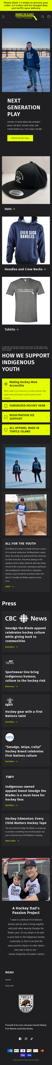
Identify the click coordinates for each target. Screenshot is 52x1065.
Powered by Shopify (34, 1060)
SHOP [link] (7, 586)
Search (8, 980)
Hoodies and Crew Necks (23, 269)
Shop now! (9, 986)
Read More (9, 647)
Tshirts (10, 329)
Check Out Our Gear (20, 138)
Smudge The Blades (23, 1060)
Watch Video (10, 841)
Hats (8, 209)
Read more (9, 686)
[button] (3, 17)
